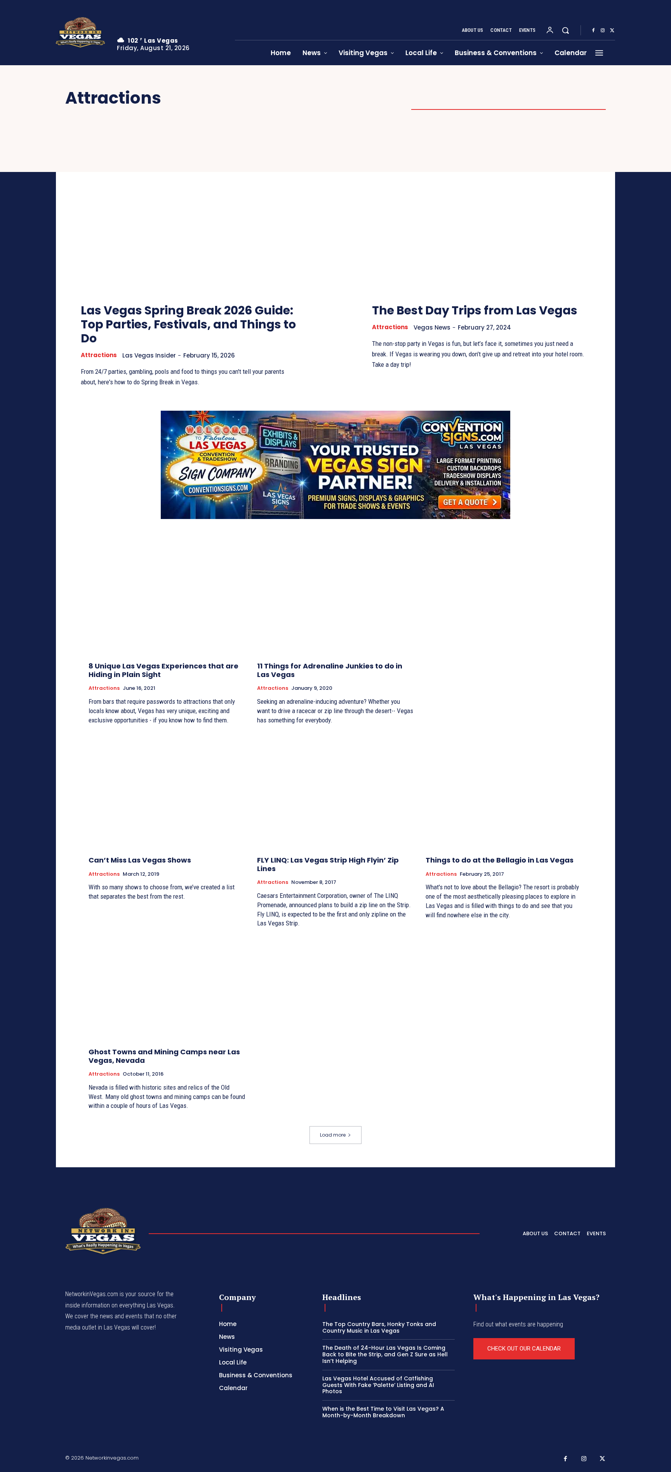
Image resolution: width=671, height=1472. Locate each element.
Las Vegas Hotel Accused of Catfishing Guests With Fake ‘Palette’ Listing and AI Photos (378, 1385)
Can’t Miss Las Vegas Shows (140, 860)
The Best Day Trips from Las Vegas (474, 310)
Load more (333, 1135)
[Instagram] (602, 30)
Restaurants (578, 98)
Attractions (99, 355)
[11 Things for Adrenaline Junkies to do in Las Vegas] (335, 597)
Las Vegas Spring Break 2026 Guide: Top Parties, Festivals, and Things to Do (188, 324)
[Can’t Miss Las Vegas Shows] (167, 791)
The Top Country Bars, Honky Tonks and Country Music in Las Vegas (379, 1327)
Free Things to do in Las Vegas (472, 98)
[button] (565, 30)
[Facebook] (593, 30)
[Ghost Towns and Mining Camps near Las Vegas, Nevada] (167, 983)
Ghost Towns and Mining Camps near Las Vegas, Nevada (164, 1056)
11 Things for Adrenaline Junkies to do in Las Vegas (329, 670)
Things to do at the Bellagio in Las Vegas (500, 860)
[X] (612, 30)
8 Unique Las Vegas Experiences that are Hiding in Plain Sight (163, 670)
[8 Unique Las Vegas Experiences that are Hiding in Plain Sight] (167, 597)
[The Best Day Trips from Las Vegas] (481, 213)
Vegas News (432, 327)
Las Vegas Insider (149, 355)
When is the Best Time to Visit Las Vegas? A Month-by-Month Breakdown (383, 1412)
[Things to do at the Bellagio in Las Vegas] (504, 791)
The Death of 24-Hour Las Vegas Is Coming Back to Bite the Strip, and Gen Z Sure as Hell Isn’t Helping (385, 1354)
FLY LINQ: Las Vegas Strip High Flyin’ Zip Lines (328, 864)
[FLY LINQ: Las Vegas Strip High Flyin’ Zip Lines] (335, 791)
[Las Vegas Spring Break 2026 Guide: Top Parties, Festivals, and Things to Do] (190, 213)
